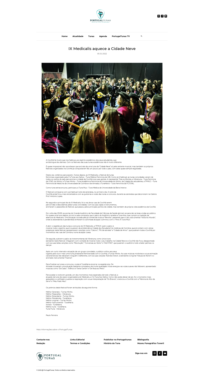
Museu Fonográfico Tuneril (150, 343)
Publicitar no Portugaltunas (118, 340)
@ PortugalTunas (48, 370)
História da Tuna (112, 343)
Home (65, 36)
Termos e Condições (80, 343)
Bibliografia (143, 340)
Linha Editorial (77, 340)
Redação (40, 343)
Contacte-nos (43, 340)
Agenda (103, 36)
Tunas (91, 36)
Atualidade (77, 36)
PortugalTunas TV (121, 36)
